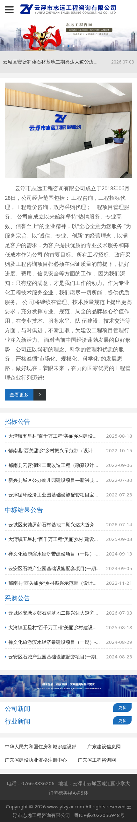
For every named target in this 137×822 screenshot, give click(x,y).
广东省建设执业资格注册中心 (36, 760)
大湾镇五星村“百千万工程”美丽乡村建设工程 (55, 436)
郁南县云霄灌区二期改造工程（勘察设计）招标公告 (63, 465)
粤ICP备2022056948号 (99, 815)
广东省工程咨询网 (97, 760)
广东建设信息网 (104, 746)
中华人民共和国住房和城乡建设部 (40, 746)
